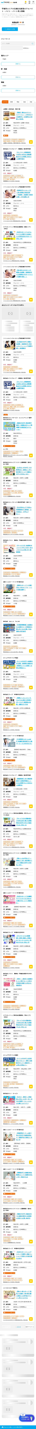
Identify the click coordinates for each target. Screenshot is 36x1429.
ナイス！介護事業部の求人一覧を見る (12, 496)
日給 (24, 102)
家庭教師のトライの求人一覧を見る (11, 181)
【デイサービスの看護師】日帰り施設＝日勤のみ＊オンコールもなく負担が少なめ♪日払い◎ (23, 939)
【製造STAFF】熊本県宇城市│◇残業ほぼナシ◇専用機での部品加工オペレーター (24, 426)
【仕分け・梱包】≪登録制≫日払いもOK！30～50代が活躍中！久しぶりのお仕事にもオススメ (24, 1100)
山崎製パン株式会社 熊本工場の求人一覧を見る (14, 143)
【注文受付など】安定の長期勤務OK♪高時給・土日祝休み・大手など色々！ (23, 511)
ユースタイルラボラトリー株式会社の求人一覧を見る (15, 1320)
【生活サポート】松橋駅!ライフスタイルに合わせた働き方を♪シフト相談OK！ (24, 900)
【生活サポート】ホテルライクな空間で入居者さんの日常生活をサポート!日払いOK (24, 235)
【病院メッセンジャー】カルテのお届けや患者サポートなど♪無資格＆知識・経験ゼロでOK (23, 701)
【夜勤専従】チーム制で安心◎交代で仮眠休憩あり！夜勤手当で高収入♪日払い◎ (24, 1136)
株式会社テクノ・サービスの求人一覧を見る (13, 1123)
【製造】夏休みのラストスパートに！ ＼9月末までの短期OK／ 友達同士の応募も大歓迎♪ (24, 116)
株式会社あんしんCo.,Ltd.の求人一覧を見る (13, 651)
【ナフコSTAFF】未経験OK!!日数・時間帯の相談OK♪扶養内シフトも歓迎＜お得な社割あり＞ (24, 665)
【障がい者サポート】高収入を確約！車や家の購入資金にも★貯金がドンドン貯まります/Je (23, 1295)
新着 (11, 102)
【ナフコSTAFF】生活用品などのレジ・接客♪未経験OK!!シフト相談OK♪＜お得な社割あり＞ (24, 1062)
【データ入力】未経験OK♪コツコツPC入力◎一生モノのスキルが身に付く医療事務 (24, 549)
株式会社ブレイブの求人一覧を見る (11, 729)
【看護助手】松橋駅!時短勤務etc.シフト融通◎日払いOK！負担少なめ (24, 1175)
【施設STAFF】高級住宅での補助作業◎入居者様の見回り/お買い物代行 (24, 1216)
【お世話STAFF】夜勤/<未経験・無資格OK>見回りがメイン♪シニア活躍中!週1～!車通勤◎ (24, 345)
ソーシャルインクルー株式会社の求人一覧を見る (14, 220)
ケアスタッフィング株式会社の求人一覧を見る (14, 260)
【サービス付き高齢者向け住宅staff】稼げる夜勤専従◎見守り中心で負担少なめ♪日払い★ (23, 822)
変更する (18, 64)
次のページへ (29, 1326)
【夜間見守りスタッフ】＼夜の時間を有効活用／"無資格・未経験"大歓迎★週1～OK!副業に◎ (24, 194)
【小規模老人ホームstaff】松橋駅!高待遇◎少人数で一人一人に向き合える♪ (24, 741)
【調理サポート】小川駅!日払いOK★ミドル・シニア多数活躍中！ (24, 587)
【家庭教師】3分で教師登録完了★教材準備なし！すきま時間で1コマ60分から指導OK (24, 782)
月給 (31, 102)
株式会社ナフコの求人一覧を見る (11, 688)
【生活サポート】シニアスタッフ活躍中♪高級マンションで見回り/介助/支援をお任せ (24, 1255)
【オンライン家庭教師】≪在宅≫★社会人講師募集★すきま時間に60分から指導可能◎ (23, 156)
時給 (18, 102)
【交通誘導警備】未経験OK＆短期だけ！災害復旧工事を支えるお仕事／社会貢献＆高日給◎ (24, 628)
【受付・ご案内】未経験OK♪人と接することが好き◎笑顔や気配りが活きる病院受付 (24, 982)
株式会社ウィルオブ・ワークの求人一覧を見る (14, 615)
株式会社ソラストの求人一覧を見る (11, 576)
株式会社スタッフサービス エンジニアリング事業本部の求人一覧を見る (15, 455)
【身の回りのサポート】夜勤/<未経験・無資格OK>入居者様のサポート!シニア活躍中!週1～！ (24, 273)
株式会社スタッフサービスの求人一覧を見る (13, 534)
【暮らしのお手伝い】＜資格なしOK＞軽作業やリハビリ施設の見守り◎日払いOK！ (24, 862)
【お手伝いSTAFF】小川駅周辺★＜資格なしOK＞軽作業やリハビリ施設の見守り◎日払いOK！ (24, 471)
